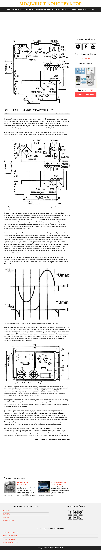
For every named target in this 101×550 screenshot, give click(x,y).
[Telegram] (78, 46)
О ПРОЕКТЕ (7, 511)
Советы (27, 9)
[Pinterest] (75, 512)
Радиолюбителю (43, 9)
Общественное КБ (79, 9)
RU (83, 58)
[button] (21, 9)
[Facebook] (85, 46)
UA (89, 58)
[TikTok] (81, 517)
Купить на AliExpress (85, 94)
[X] (75, 517)
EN (86, 58)
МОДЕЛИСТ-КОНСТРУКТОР (50, 3)
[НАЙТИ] (92, 9)
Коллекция (61, 9)
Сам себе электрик (63, 114)
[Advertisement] (50, 24)
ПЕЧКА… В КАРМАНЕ (10, 536)
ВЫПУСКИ (6, 517)
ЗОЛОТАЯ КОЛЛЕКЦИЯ (10, 533)
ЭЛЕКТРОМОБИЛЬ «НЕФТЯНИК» (58, 483)
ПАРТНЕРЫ (6, 514)
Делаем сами (13, 9)
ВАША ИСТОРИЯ (8, 520)
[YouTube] (93, 46)
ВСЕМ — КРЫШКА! (9, 539)
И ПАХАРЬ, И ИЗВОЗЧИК (22, 483)
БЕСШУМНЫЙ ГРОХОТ (10, 542)
